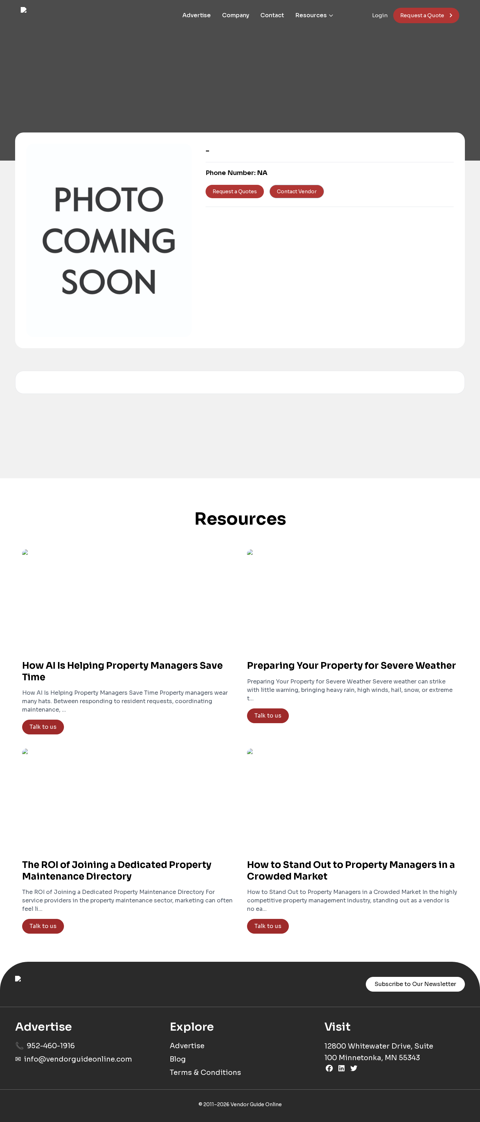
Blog (178, 1059)
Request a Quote (422, 15)
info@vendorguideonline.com (78, 1059)
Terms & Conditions (205, 1072)
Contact (272, 15)
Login (380, 15)
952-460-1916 (51, 1046)
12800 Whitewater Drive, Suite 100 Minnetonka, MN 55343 (378, 1052)
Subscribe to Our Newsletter (415, 984)
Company (235, 15)
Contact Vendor (297, 191)
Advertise (196, 15)
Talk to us (43, 727)
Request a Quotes (235, 191)
